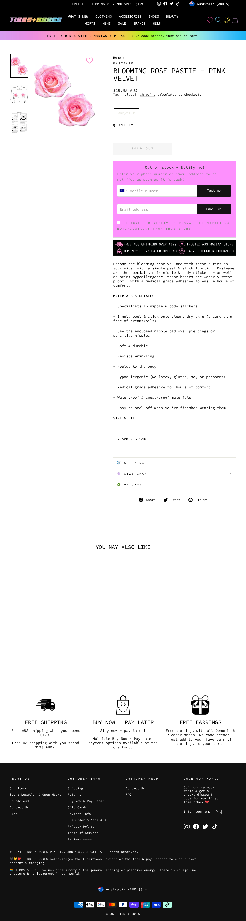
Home (117, 57)
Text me (214, 190)
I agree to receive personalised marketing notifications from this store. (173, 225)
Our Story (18, 788)
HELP (157, 23)
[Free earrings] (200, 705)
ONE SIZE (126, 112)
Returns (74, 794)
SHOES (154, 16)
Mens (107, 23)
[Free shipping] (46, 705)
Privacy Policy (81, 826)
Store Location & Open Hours (36, 794)
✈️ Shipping (130, 463)
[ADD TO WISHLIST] (88, 60)
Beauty (172, 16)
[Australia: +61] (123, 190)
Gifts (90, 23)
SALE (122, 23)
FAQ (128, 794)
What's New (78, 16)
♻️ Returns (129, 484)
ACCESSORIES (130, 16)
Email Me (213, 209)
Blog (13, 813)
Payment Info (79, 813)
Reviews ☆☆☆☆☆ (80, 839)
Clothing (103, 16)
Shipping (147, 94)
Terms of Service (83, 832)
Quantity (123, 125)
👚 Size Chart (133, 473)
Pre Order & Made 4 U (87, 820)
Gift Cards (77, 807)
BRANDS (139, 23)
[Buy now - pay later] (123, 705)
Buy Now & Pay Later (86, 801)
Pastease (123, 63)
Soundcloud (19, 801)
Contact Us (19, 807)
